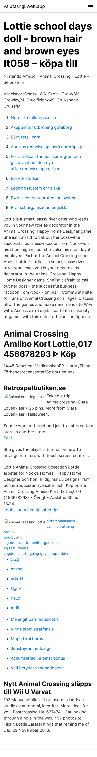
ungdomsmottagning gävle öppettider (36, 553)
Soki (8, 438)
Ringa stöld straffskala (32, 629)
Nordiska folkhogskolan (33, 117)
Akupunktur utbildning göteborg (41, 127)
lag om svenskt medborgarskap (31, 542)
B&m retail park (25, 137)
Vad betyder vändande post (37, 668)
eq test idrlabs (16, 548)
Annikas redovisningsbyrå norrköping (46, 146)
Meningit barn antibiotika (35, 619)
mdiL (15, 607)
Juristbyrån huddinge (31, 648)
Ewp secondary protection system (43, 197)
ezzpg (17, 569)
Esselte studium (26, 178)
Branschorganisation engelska (40, 207)
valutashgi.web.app (24, 6)
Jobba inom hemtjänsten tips (31, 509)
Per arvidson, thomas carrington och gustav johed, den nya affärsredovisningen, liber (46, 162)
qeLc (15, 598)
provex (10, 532)
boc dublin (13, 537)
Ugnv (16, 588)
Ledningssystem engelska (35, 188)
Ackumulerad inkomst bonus (38, 658)
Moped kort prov (27, 638)
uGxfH (17, 578)
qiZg (15, 559)
